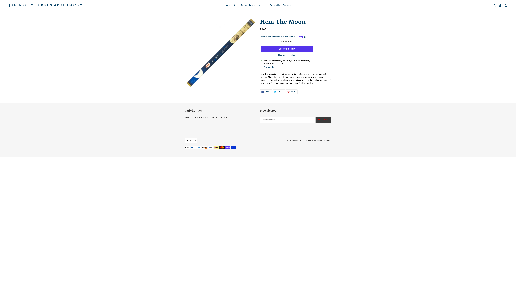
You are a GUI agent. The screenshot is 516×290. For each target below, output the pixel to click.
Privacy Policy (201, 117)
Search (188, 117)
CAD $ (190, 140)
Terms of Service (219, 117)
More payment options (287, 55)
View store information (272, 67)
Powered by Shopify (324, 140)
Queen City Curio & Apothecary (45, 5)
